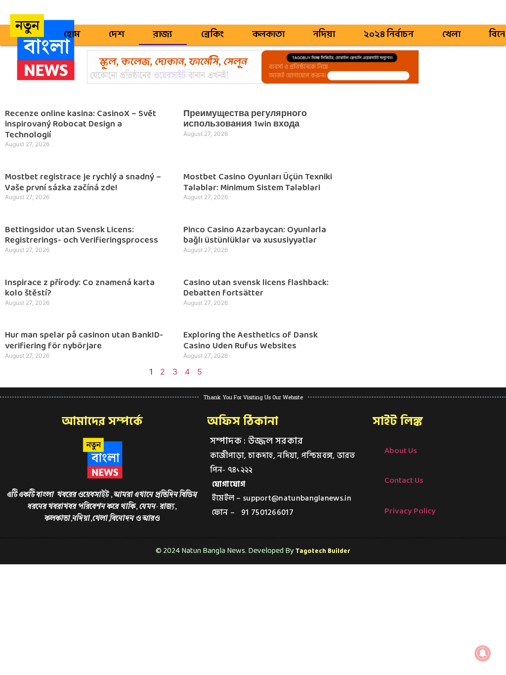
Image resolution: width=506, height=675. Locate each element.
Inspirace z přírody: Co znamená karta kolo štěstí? (80, 288)
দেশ (117, 34)
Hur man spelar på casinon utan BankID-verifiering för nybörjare (84, 341)
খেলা (451, 34)
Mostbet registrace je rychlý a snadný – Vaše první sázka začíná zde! (83, 182)
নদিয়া (324, 34)
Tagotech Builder (322, 551)
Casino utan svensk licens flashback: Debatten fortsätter (256, 288)
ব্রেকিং (212, 34)
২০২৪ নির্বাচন (389, 34)
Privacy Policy (410, 511)
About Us (400, 451)
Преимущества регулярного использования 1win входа (245, 119)
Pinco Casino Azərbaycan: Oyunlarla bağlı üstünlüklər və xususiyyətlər (254, 235)
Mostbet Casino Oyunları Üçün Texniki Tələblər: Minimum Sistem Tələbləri (257, 182)
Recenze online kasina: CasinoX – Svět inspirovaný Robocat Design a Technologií (80, 124)
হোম (72, 34)
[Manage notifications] (483, 653)
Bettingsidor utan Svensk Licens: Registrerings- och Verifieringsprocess (81, 235)
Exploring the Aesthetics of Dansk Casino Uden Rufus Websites (250, 341)
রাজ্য (162, 34)
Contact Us (403, 480)
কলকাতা (269, 34)
